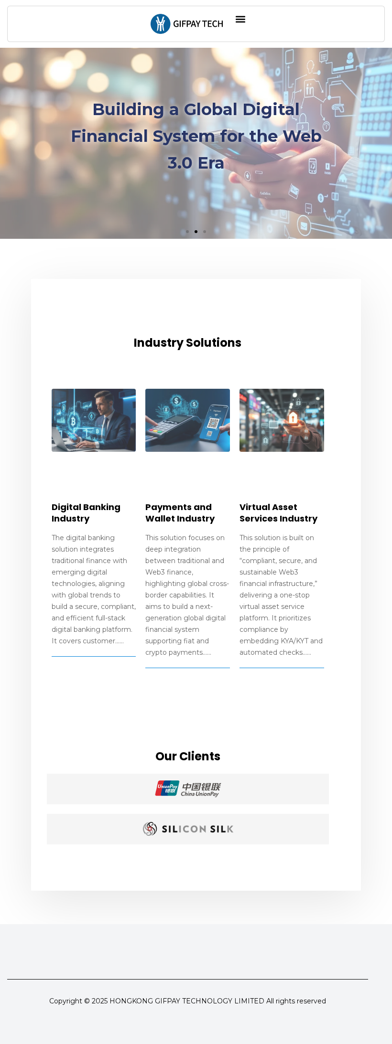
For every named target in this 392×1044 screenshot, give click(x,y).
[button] (240, 19)
